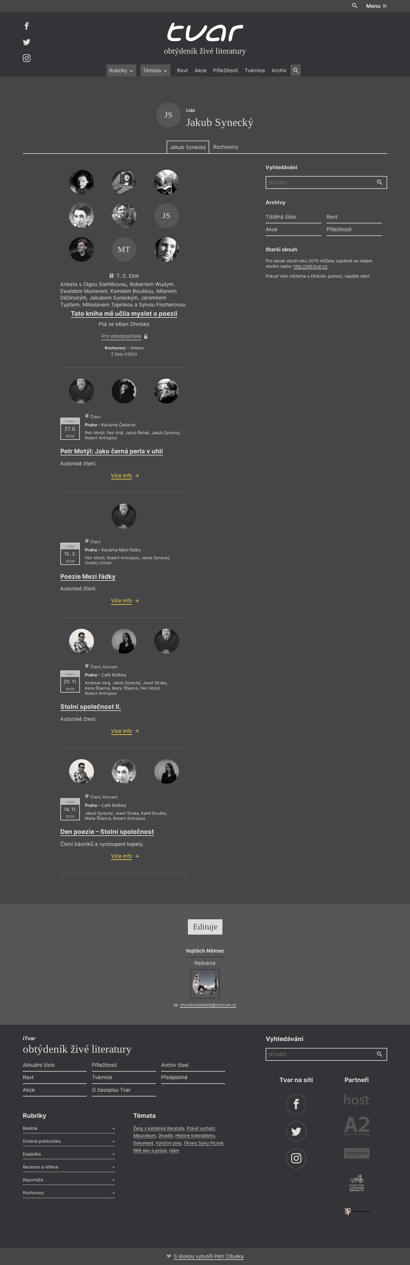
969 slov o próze (150, 1150)
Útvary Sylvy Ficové (203, 1142)
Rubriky (119, 70)
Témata (153, 70)
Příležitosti (225, 70)
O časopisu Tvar (111, 1090)
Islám (174, 1150)
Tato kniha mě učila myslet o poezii (124, 313)
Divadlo (165, 1135)
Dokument (143, 1142)
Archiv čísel (174, 1065)
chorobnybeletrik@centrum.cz (208, 1004)
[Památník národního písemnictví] (356, 1184)
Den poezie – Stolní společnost (107, 831)
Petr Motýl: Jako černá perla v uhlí (111, 451)
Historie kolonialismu (195, 1135)
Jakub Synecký (188, 147)
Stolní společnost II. (90, 706)
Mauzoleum (144, 1135)
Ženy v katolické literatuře (158, 1128)
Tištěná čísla (281, 217)
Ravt (182, 70)
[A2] (356, 1127)
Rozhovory (225, 147)
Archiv (279, 70)
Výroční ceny (169, 1142)
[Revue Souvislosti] (356, 1154)
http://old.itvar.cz (310, 266)
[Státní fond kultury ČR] (356, 1211)
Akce (200, 70)
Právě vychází (201, 1128)
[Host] (356, 1100)
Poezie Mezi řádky (88, 576)
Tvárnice (255, 70)
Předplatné (174, 1077)
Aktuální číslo (39, 1065)
